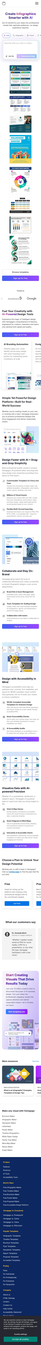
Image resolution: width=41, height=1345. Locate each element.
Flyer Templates (9, 1246)
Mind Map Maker (8, 1143)
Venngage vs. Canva (11, 1219)
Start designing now (16, 1012)
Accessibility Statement (12, 1312)
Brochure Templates (11, 1243)
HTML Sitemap (9, 1298)
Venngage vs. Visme (11, 1222)
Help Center (8, 1309)
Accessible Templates (11, 1260)
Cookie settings (20, 1334)
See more (35, 1061)
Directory (7, 1170)
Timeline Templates (10, 1239)
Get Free (17, 903)
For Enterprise (8, 1281)
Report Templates (10, 1253)
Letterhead (6, 1126)
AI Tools (6, 1174)
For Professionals (10, 1277)
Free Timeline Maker (11, 1191)
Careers (6, 1302)
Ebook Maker (7, 1147)
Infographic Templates (12, 1236)
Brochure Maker (8, 1116)
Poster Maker (7, 1130)
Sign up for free (20, 278)
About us (6, 1295)
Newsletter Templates (11, 1250)
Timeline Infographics (10, 1133)
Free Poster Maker (10, 1198)
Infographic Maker (9, 1119)
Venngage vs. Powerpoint (13, 1215)
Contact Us (7, 1305)
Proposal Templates (11, 1257)
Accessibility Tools (10, 1177)
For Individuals (8, 1274)
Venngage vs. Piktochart (12, 1226)
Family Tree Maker (9, 1140)
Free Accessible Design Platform (15, 1205)
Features (6, 1167)
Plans (5, 1270)
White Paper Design (10, 1136)
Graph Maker (7, 1150)
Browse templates (20, 272)
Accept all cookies (20, 1339)
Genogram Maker (9, 1123)
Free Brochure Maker (11, 1194)
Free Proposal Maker (11, 1201)
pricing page (14, 872)
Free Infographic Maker (12, 1187)
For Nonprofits (9, 1284)
